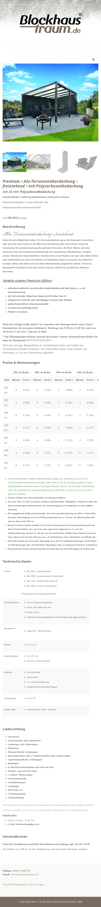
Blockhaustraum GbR (50, 23)
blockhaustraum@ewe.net (25, 874)
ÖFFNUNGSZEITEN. (39, 340)
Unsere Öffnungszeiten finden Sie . (23, 884)
